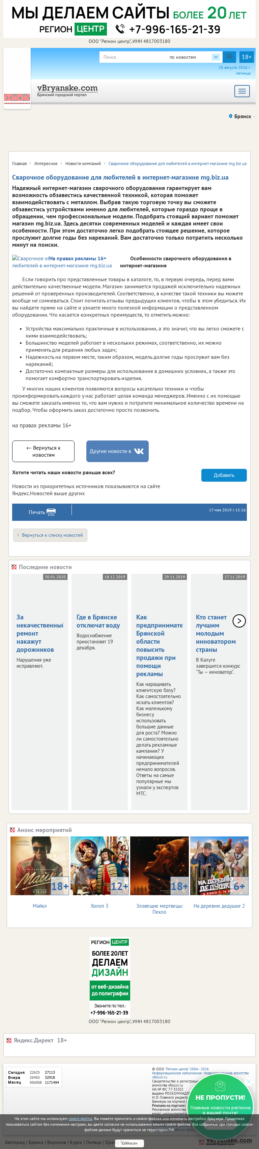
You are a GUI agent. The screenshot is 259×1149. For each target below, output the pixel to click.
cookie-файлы (80, 1118)
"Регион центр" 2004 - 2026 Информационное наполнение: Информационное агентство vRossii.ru (200, 1073)
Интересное (46, 163)
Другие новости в (110, 451)
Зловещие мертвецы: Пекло (162, 897)
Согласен (129, 1143)
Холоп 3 (109, 894)
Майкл (51, 894)
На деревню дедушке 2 (219, 894)
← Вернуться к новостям (43, 451)
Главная (19, 163)
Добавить (224, 475)
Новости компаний (83, 163)
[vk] (139, 451)
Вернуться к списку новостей (52, 535)
